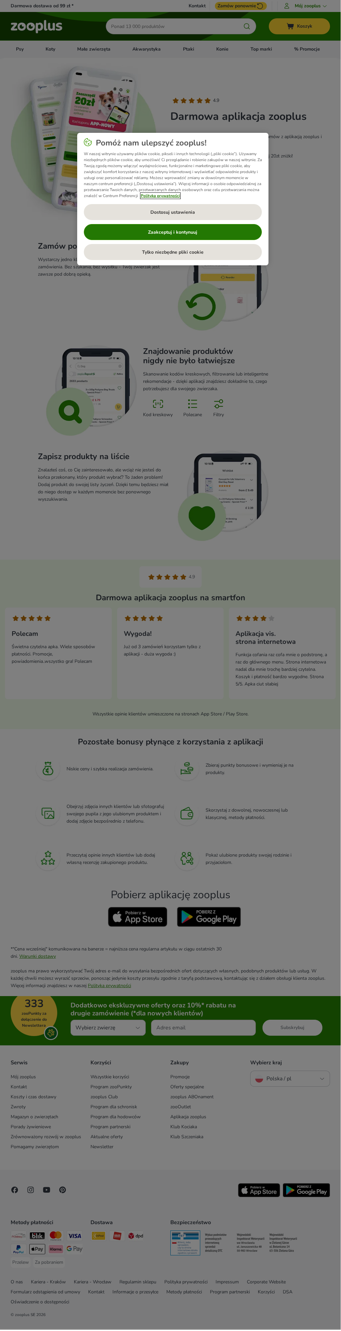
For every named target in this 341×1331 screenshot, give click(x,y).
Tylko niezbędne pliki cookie (173, 252)
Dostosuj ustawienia (172, 212)
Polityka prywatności (160, 195)
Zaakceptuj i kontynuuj (172, 232)
